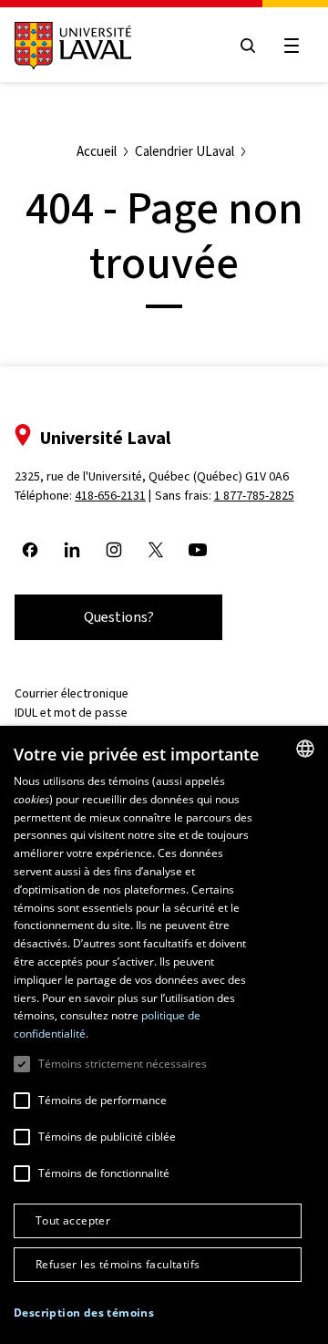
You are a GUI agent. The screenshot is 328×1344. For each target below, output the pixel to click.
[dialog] (164, 1035)
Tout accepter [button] (73, 1220)
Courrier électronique (71, 693)
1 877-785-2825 (254, 495)
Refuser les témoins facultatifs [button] (118, 1264)
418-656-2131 (110, 495)
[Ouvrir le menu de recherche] (248, 45)
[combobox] (305, 748)
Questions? (119, 616)
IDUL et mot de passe (71, 712)
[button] (84, 1313)
